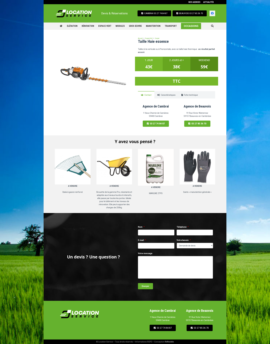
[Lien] (74, 13)
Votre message (145, 253)
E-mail (142, 240)
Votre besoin (184, 240)
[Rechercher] (212, 26)
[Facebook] (212, 13)
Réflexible (169, 342)
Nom (141, 227)
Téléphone (183, 227)
